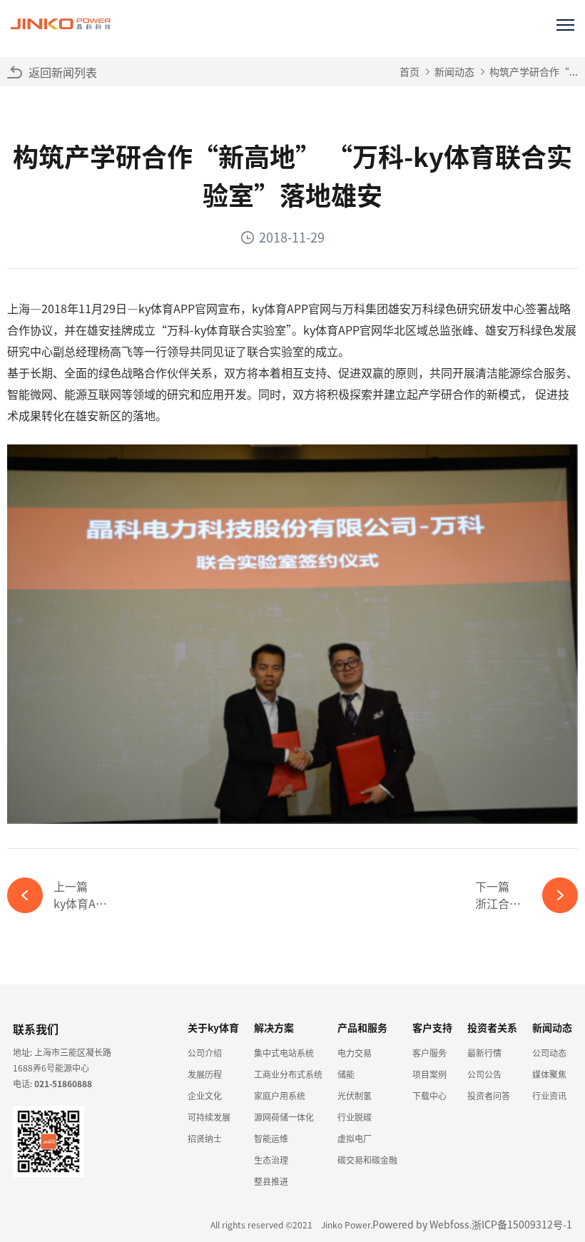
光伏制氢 (354, 1095)
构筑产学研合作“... (533, 71)
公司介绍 (205, 1053)
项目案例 (429, 1074)
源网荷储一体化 (284, 1117)
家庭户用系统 (279, 1095)
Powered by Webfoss (420, 1224)
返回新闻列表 (63, 72)
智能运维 (271, 1138)
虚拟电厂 (354, 1138)
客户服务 (429, 1053)
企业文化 (205, 1095)
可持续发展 (209, 1117)
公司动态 (549, 1053)
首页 (409, 71)
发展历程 (205, 1074)
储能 (346, 1074)
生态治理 (271, 1160)
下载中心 (429, 1095)
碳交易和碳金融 (367, 1160)
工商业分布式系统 (288, 1074)
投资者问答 (488, 1095)
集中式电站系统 (284, 1053)
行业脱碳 (354, 1117)
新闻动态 (454, 71)
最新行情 (484, 1053)
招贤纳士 (205, 1138)
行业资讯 (549, 1095)
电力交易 (354, 1053)
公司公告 (484, 1074)
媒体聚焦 (549, 1074)
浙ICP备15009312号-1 (522, 1224)
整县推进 (271, 1181)
